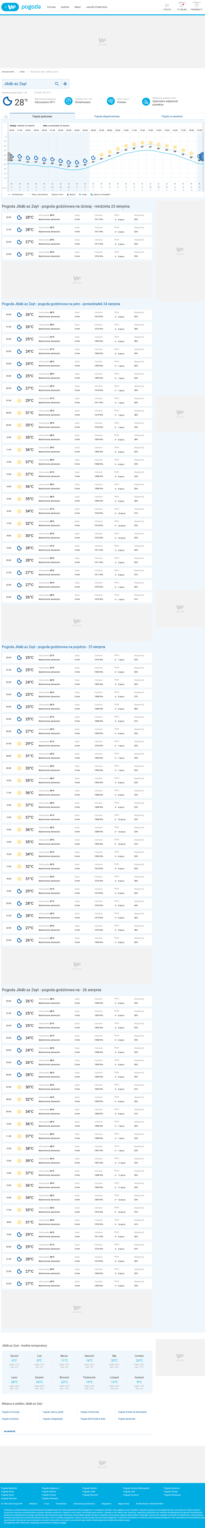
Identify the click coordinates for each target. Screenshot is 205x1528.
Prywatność (61, 1503)
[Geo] (65, 83)
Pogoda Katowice (172, 1488)
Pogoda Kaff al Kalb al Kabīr (93, 1418)
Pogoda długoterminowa (107, 116)
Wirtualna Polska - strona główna (10, 7)
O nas (46, 1503)
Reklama (33, 1503)
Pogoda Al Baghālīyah (53, 1418)
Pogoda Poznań (49, 1495)
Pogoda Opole (7, 1495)
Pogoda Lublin (88, 1491)
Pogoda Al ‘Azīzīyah (11, 1412)
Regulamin (106, 1503)
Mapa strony (123, 1503)
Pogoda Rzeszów (90, 1495)
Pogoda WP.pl (8, 72)
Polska (51, 7)
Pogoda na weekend (172, 116)
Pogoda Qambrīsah (126, 1418)
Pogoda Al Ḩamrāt (10, 1418)
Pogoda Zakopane (50, 1498)
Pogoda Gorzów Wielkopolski (136, 1488)
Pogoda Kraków (49, 1491)
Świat (77, 7)
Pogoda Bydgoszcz (50, 1488)
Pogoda (31, 7)
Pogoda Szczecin (131, 1495)
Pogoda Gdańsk (89, 1488)
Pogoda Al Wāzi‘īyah (90, 1412)
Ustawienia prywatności (84, 1503)
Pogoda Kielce (7, 1491)
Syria (22, 72)
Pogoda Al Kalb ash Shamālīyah (132, 1412)
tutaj (64, 1523)
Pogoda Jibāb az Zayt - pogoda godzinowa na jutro (41, 304)
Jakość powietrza (96, 7)
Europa (65, 7)
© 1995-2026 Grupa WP (11, 1503)
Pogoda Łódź (129, 1491)
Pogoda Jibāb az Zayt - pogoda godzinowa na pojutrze (44, 647)
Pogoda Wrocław (9, 1498)
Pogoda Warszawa (172, 1495)
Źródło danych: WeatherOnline (149, 1503)
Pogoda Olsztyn (171, 1491)
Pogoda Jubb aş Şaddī (53, 1412)
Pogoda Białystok (9, 1488)
